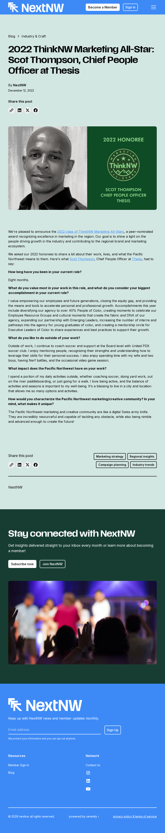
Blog (11, 772)
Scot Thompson (82, 259)
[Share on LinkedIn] (19, 110)
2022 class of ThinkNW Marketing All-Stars (90, 232)
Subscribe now (22, 564)
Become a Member (102, 7)
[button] (153, 7)
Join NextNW (52, 564)
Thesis (137, 259)
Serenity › (92, 816)
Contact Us (93, 765)
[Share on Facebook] (35, 110)
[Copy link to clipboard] (11, 110)
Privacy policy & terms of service (135, 816)
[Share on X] (27, 110)
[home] (36, 7)
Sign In (130, 7)
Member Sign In (18, 765)
